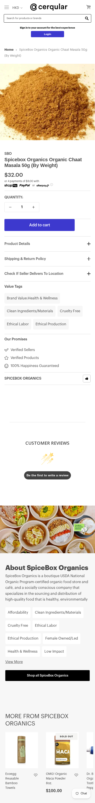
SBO (8, 153)
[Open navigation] (6, 7)
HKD (15, 8)
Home (8, 49)
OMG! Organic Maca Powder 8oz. (56, 778)
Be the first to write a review (47, 475)
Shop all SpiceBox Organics (47, 675)
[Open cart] (88, 7)
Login (47, 34)
